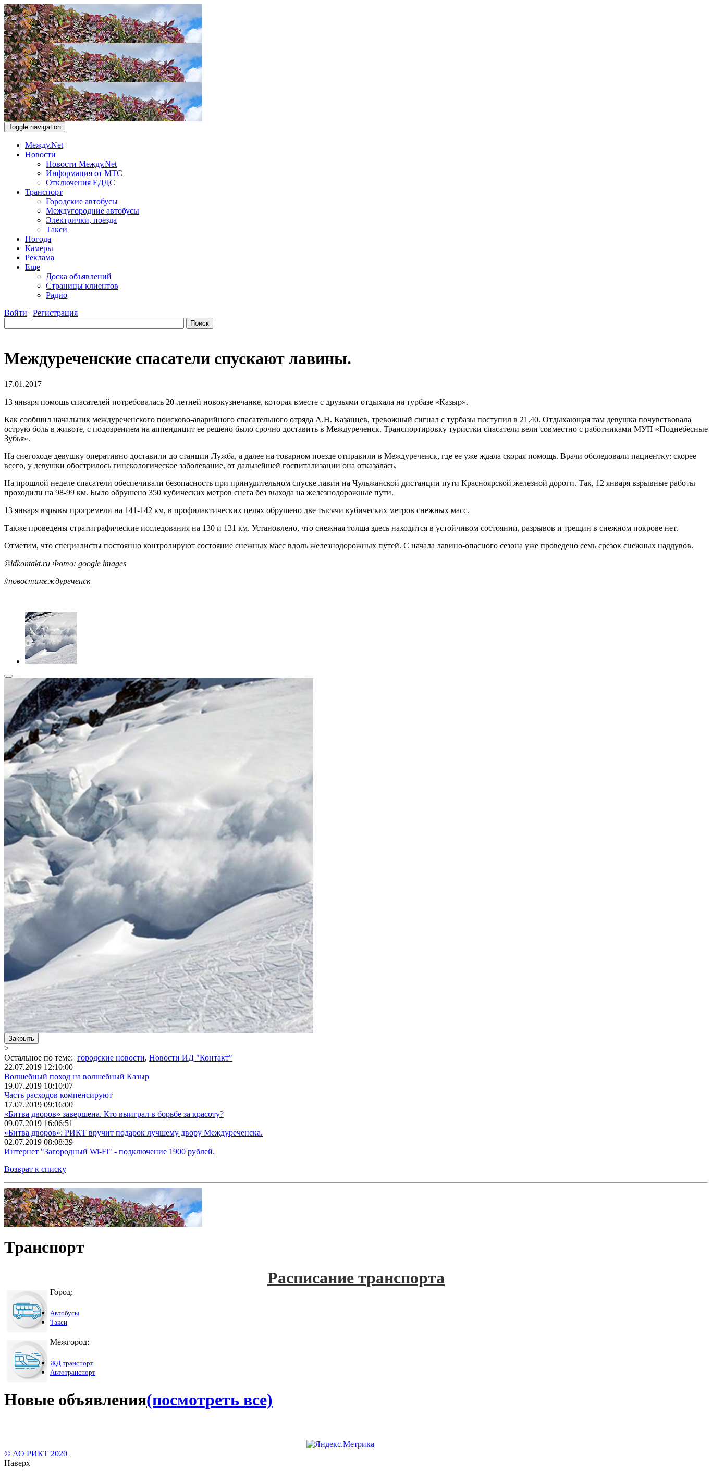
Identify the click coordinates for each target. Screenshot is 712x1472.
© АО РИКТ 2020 (35, 1453)
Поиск (199, 323)
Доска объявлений (79, 276)
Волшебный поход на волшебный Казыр (76, 1076)
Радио (56, 295)
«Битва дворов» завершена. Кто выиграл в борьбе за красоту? (114, 1113)
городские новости (111, 1057)
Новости (40, 154)
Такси (56, 229)
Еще (32, 267)
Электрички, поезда (81, 220)
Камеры (39, 248)
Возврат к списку (35, 1169)
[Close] (8, 676)
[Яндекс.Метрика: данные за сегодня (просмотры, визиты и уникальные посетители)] (340, 1444)
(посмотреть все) (209, 1399)
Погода (38, 238)
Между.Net (44, 145)
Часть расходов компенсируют (58, 1095)
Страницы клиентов (82, 285)
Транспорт (44, 192)
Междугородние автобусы (92, 210)
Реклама (39, 257)
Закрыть (21, 1038)
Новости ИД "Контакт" (190, 1057)
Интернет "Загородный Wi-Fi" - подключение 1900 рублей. (109, 1151)
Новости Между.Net (81, 163)
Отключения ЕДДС (80, 182)
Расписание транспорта (356, 1277)
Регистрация (55, 312)
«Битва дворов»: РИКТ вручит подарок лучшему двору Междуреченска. (133, 1132)
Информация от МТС (84, 173)
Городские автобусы (82, 201)
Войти (15, 312)
